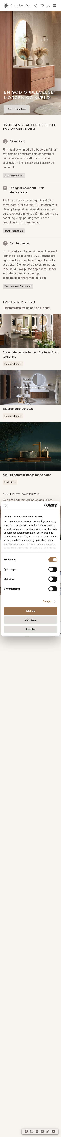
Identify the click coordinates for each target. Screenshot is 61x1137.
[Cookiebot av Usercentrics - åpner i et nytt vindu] (43, 505)
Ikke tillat (30, 629)
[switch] (52, 569)
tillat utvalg (31, 620)
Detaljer (47, 601)
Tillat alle (30, 611)
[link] (42, 5)
